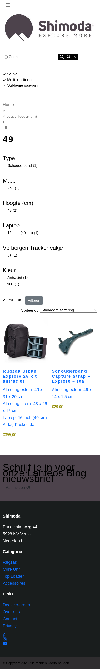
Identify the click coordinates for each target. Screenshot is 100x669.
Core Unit (11, 569)
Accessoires (14, 583)
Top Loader (13, 576)
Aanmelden (15, 487)
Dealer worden (16, 604)
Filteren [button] (34, 301)
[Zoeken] (62, 57)
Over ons (11, 611)
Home (8, 104)
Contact (10, 618)
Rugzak (10, 562)
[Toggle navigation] (8, 5)
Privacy (10, 625)
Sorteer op (29, 310)
